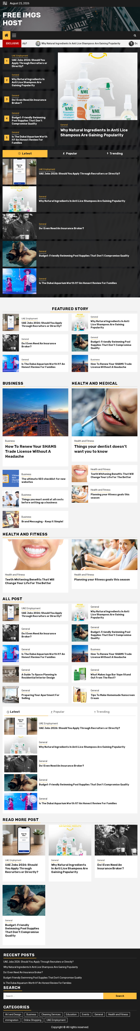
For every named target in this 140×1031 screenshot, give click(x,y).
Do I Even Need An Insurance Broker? (61, 228)
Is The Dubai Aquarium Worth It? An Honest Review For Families (29, 139)
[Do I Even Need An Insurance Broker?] (19, 226)
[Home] (6, 35)
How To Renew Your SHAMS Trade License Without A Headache (111, 366)
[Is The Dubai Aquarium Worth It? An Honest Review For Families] (19, 281)
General (15, 75)
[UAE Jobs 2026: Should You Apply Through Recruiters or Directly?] (19, 172)
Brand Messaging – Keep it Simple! (42, 521)
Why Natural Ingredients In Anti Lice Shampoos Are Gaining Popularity (53, 43)
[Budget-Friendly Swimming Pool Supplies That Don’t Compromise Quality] (19, 254)
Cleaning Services (51, 1014)
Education (71, 1014)
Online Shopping (32, 1020)
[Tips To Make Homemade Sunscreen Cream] (80, 694)
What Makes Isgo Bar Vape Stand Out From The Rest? (111, 676)
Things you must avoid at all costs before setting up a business (43, 501)
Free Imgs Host (22, 19)
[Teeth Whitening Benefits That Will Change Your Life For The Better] (80, 473)
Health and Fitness (84, 441)
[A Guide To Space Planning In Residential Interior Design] (11, 674)
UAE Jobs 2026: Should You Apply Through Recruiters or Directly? (29, 63)
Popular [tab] (71, 153)
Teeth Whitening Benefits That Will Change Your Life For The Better (112, 476)
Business (95, 359)
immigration (11, 1020)
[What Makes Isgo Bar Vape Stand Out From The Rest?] (80, 674)
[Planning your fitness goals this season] (80, 494)
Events (85, 1014)
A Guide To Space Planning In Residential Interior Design (39, 676)
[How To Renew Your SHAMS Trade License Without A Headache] (80, 363)
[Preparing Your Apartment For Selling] (11, 694)
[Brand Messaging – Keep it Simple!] (11, 519)
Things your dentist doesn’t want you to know (100, 449)
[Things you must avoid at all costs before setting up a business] (11, 498)
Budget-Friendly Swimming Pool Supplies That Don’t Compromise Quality (28, 120)
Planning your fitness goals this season (102, 579)
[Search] (135, 35)
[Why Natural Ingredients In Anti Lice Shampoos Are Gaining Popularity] (97, 86)
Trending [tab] (116, 153)
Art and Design (13, 1014)
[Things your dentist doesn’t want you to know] (104, 412)
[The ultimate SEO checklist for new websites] (11, 478)
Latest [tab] (27, 153)
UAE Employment (20, 56)
